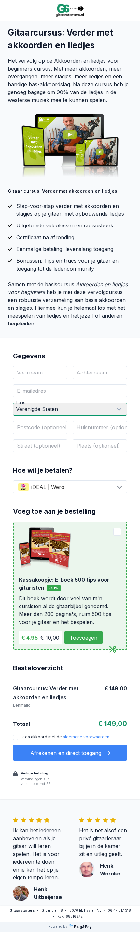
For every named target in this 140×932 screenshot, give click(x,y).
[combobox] (70, 486)
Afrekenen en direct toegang (66, 753)
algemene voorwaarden (86, 736)
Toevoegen (83, 637)
